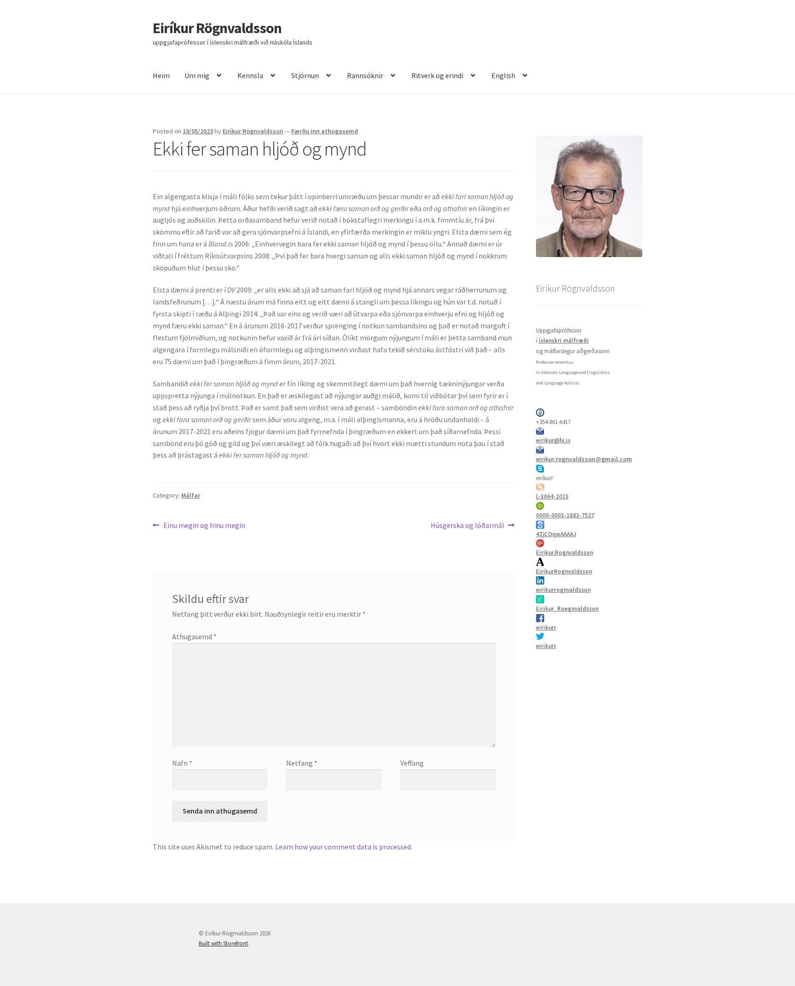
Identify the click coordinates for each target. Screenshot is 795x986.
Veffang (412, 763)
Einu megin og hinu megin (204, 526)
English (503, 75)
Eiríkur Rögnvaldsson (217, 28)
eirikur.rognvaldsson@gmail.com (584, 459)
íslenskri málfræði (564, 340)
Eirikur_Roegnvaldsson (567, 609)
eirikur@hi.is (553, 440)
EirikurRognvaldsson (564, 571)
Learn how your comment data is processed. (343, 846)
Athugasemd (194, 636)
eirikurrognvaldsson (563, 590)
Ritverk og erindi (437, 75)
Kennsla (250, 75)
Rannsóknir (365, 75)
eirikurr (546, 627)
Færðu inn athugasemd (324, 131)
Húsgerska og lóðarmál (467, 526)
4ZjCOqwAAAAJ (556, 534)
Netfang (301, 763)
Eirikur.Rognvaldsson (564, 552)
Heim (161, 75)
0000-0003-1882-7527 (565, 515)
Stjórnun (305, 75)
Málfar (190, 495)
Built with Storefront (223, 943)
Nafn (182, 763)
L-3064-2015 (552, 496)
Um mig (196, 75)
